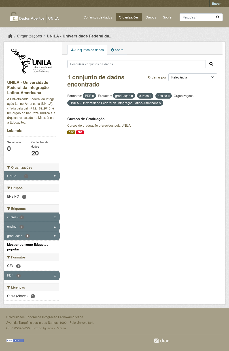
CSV (71, 132)
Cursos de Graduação (86, 118)
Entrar (216, 3)
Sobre (167, 17)
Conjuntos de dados (98, 17)
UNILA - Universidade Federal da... (79, 36)
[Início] (10, 36)
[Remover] (93, 96)
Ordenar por (157, 77)
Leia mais (14, 130)
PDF (80, 132)
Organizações (129, 17)
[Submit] (217, 17)
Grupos (151, 17)
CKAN (161, 340)
